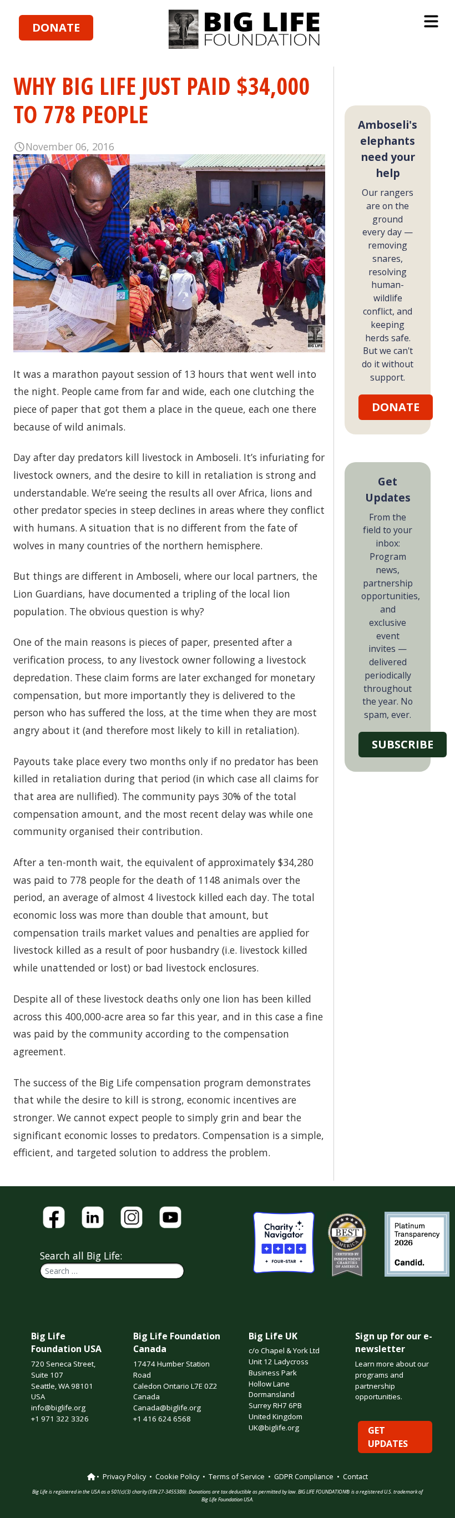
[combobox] (112, 1271)
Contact (355, 1476)
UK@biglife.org (274, 1428)
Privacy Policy (124, 1476)
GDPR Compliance (303, 1476)
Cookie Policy (177, 1476)
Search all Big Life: (81, 1255)
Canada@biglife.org (167, 1408)
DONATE (56, 27)
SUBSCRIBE (402, 744)
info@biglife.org (58, 1408)
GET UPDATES (388, 1437)
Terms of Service (237, 1476)
